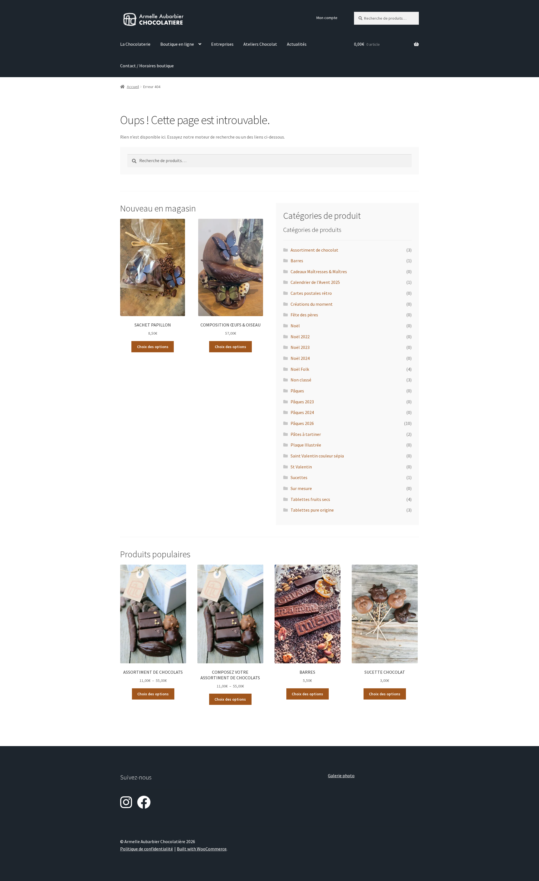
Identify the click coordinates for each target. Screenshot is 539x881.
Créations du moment (312, 304)
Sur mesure (301, 488)
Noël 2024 (300, 358)
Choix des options (152, 346)
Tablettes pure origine (312, 510)
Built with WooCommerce (202, 849)
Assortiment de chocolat (314, 250)
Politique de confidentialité (146, 849)
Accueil (133, 86)
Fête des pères (304, 315)
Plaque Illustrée (306, 445)
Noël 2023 (300, 347)
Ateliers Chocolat (260, 44)
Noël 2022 (300, 336)
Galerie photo (341, 775)
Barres (297, 260)
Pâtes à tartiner (306, 434)
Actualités (297, 44)
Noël (295, 325)
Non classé (301, 380)
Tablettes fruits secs (310, 499)
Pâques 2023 (302, 401)
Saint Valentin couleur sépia (317, 456)
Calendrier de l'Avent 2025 (315, 282)
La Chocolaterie (135, 44)
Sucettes (299, 477)
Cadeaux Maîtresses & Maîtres (319, 271)
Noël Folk (300, 369)
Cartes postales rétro (311, 293)
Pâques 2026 (302, 423)
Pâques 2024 (302, 412)
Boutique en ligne (177, 44)
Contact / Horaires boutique (147, 65)
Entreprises (222, 44)
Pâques (297, 391)
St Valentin (301, 467)
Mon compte (326, 17)
